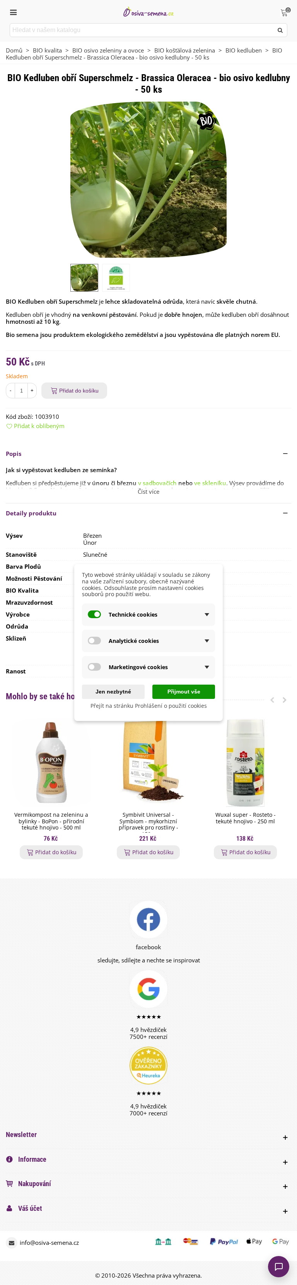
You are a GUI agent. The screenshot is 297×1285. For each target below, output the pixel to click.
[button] (148, 453)
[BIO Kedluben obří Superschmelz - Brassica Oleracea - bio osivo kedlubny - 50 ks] (148, 179)
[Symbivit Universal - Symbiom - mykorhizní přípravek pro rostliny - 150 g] (148, 763)
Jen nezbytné (113, 691)
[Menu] (13, 11)
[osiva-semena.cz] (148, 11)
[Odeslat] (280, 30)
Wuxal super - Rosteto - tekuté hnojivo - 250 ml (245, 818)
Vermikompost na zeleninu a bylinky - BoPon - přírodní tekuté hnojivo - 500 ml (51, 821)
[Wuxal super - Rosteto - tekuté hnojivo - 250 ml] (245, 763)
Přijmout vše (183, 691)
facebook (148, 947)
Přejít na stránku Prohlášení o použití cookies (148, 705)
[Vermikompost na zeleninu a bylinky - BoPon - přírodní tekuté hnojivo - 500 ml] (51, 763)
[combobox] (142, 30)
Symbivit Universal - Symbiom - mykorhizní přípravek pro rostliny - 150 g (148, 825)
